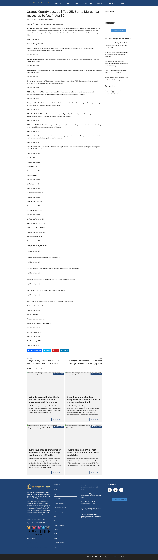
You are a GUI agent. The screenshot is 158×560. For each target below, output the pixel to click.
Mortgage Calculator (60, 507)
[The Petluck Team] (38, 3)
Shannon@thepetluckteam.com (38, 547)
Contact (56, 529)
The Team (56, 534)
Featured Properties (60, 512)
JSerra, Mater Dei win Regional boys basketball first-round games (116, 79)
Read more (57, 419)
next (85, 361)
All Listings (58, 498)
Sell (55, 516)
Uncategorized (49, 19)
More (55, 538)
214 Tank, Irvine (59, 525)
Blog (56, 547)
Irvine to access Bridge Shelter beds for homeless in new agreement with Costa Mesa (44, 399)
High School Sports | (33, 251)
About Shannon (59, 542)
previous (43, 361)
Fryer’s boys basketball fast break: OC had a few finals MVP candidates (83, 452)
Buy (55, 494)
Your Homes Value (60, 503)
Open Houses (57, 520)
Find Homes (57, 490)
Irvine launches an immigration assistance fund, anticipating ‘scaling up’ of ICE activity (45, 452)
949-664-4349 (34, 543)
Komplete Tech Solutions (113, 557)
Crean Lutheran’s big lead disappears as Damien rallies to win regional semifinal (83, 399)
